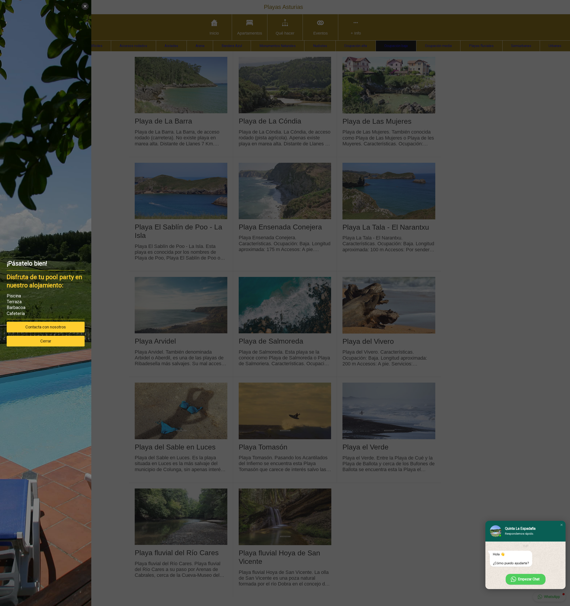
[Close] (85, 6)
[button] (561, 525)
